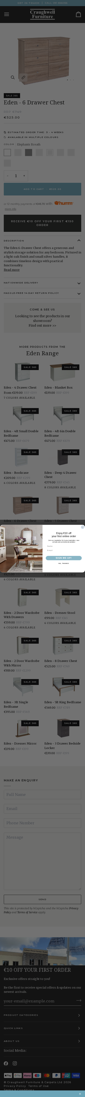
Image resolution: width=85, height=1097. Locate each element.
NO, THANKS (64, 563)
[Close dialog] (82, 527)
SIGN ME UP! (64, 558)
